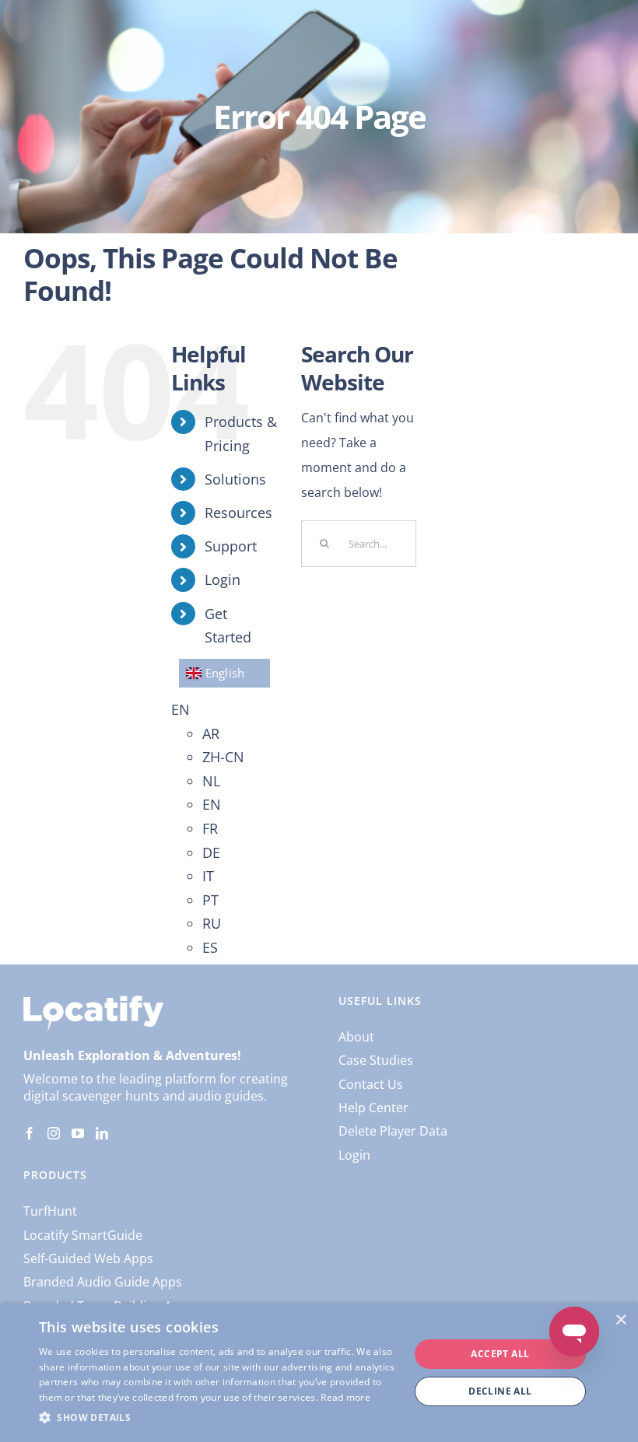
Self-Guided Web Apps (88, 1258)
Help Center (373, 1107)
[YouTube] (78, 1133)
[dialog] (319, 1373)
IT (208, 875)
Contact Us (370, 1084)
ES (210, 947)
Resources (238, 512)
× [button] (620, 1320)
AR (210, 733)
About (356, 1036)
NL (211, 781)
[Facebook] (29, 1133)
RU (211, 923)
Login (222, 579)
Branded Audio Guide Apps (102, 1281)
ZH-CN (223, 756)
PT (210, 900)
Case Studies (375, 1060)
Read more (345, 1397)
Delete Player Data (392, 1130)
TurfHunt (50, 1211)
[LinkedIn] (102, 1133)
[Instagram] (53, 1133)
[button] (218, 1417)
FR (210, 828)
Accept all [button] (500, 1353)
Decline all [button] (499, 1391)
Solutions (235, 479)
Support (231, 546)
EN (180, 709)
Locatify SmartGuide (82, 1235)
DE (211, 852)
